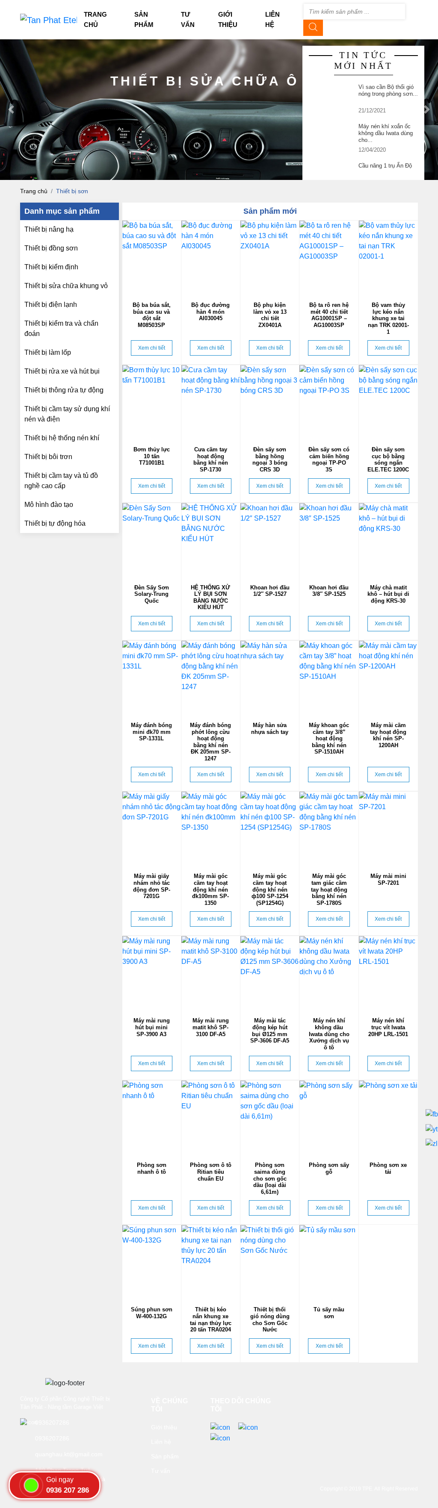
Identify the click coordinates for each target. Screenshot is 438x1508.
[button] (11, 109)
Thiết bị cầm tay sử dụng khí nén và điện (67, 414)
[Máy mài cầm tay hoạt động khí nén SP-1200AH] (388, 677)
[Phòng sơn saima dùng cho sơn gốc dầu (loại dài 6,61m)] (269, 1117)
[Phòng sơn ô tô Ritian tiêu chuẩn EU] (210, 1117)
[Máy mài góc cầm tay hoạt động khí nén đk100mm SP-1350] (210, 828)
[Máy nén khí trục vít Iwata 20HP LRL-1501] (388, 972)
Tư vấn (160, 1470)
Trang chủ (33, 191)
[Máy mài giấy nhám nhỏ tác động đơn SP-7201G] (151, 828)
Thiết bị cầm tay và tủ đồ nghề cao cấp (61, 480)
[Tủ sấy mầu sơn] (328, 1261)
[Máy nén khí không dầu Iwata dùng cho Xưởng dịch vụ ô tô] (328, 972)
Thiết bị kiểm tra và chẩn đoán (61, 328)
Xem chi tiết (151, 348)
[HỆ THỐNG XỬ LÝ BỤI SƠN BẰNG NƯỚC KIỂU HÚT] (210, 539)
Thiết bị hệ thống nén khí (61, 438)
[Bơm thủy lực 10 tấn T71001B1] (151, 401)
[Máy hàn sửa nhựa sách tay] (269, 677)
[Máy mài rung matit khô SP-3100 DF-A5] (210, 972)
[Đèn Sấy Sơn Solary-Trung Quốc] (151, 539)
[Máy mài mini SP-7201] (388, 828)
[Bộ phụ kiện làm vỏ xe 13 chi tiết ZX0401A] (269, 257)
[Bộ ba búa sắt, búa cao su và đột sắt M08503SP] (151, 257)
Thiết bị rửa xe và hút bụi (62, 371)
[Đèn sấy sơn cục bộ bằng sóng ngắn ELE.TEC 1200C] (388, 401)
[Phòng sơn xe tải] (388, 1117)
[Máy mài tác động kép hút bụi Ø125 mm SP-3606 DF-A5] (269, 972)
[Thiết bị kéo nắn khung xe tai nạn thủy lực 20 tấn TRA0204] (210, 1261)
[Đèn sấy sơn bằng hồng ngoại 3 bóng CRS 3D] (269, 401)
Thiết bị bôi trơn (48, 456)
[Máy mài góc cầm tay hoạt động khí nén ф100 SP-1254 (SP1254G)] (269, 828)
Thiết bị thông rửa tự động (64, 390)
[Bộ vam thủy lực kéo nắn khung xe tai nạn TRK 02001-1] (388, 257)
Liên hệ (161, 1441)
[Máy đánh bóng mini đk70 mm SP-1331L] (151, 677)
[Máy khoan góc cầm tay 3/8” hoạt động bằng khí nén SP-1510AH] (328, 677)
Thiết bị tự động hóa (55, 523)
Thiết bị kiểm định (51, 267)
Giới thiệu (164, 1427)
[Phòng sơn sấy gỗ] (328, 1117)
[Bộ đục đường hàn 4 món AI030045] (210, 257)
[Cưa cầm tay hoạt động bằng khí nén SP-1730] (210, 401)
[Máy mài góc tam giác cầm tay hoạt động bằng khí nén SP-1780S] (328, 828)
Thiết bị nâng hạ (49, 229)
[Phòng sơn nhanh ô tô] (151, 1117)
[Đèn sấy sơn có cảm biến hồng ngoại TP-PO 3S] (328, 401)
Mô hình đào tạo (48, 504)
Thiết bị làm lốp (47, 352)
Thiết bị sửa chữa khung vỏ (66, 285)
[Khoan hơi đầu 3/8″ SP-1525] (328, 539)
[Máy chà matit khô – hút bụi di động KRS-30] (388, 539)
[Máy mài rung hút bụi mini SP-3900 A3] (151, 972)
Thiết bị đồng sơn (51, 248)
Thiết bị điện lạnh (50, 304)
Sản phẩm (165, 1456)
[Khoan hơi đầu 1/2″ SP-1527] (269, 539)
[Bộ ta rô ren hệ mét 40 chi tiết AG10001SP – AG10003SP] (328, 257)
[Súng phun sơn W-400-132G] (151, 1261)
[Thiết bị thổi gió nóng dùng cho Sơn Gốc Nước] (269, 1261)
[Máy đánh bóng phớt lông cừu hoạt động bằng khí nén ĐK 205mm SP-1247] (210, 677)
